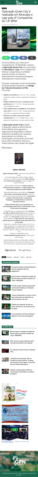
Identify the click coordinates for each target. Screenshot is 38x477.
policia (22, 257)
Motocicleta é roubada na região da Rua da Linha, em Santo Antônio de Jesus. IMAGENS (23, 278)
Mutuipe (9, 257)
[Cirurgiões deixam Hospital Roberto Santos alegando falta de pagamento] (6, 269)
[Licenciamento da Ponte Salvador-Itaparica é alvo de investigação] (6, 316)
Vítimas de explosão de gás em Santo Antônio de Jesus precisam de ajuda (23, 306)
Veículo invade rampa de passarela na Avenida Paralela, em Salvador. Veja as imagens (23, 288)
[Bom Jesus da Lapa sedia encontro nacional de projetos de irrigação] (5, 342)
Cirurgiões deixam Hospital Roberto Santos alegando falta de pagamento (23, 269)
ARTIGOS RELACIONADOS (10, 262)
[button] (35, 2)
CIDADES (4, 8)
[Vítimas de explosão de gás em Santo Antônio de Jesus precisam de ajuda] (6, 306)
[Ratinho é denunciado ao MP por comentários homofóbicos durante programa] (5, 371)
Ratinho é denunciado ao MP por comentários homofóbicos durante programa (22, 372)
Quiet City (28, 257)
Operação (16, 257)
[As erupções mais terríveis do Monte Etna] (5, 351)
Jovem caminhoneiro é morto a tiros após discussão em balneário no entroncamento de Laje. (23, 297)
